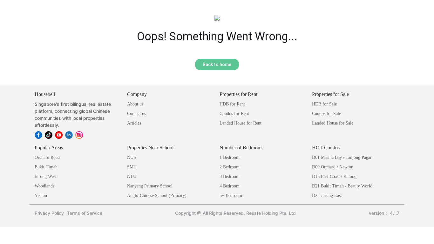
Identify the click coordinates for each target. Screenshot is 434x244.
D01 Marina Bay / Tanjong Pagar (342, 157)
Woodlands (44, 186)
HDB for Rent (232, 104)
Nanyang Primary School (150, 186)
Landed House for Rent (240, 123)
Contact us (136, 113)
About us (135, 104)
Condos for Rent (234, 113)
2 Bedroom (230, 167)
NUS (131, 157)
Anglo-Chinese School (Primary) (156, 195)
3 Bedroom (230, 176)
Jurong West (46, 176)
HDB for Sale (324, 104)
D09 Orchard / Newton (332, 167)
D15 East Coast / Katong (334, 176)
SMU (132, 167)
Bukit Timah (46, 167)
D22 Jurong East (327, 195)
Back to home (217, 64)
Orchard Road (47, 157)
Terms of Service (84, 213)
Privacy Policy (49, 213)
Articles (134, 123)
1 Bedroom (230, 157)
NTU (131, 176)
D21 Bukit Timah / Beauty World (342, 186)
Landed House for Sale (332, 123)
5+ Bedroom (231, 195)
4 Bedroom (230, 186)
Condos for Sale (326, 113)
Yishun (41, 195)
